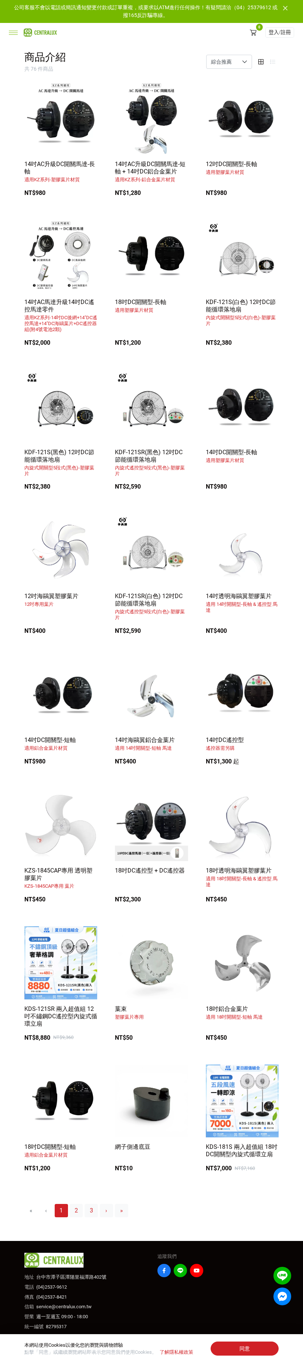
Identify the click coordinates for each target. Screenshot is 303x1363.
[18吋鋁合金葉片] (242, 962)
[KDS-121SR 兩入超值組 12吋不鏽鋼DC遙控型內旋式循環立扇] (60, 962)
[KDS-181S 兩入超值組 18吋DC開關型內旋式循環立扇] (242, 1101)
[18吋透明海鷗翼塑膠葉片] (242, 824)
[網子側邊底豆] (151, 1101)
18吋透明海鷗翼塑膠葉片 (242, 877)
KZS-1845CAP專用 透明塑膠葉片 (58, 878)
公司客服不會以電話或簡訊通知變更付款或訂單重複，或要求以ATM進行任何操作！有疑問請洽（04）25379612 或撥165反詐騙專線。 (146, 11)
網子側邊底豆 (132, 1146)
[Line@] (282, 1276)
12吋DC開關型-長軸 (231, 168)
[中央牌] (39, 32)
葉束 (129, 1012)
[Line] (180, 1270)
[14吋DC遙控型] (242, 694)
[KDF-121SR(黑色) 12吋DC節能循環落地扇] (151, 406)
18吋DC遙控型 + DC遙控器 (150, 870)
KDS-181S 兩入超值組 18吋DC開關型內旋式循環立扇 (242, 1150)
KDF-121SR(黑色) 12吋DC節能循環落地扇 (150, 462)
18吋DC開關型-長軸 (140, 305)
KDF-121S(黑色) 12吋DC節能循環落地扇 (59, 462)
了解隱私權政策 (176, 1352)
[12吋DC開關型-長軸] (242, 118)
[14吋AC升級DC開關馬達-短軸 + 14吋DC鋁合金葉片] (151, 118)
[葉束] (151, 962)
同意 (244, 1349)
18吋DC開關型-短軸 (50, 1150)
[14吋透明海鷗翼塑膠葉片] (242, 549)
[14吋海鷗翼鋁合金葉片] (151, 694)
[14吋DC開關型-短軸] (60, 694)
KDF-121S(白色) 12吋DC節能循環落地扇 (241, 312)
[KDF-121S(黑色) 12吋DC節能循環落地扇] (60, 406)
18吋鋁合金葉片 (234, 1012)
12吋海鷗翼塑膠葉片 (51, 600)
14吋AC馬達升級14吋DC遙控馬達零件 (60, 315)
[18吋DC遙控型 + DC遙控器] (151, 824)
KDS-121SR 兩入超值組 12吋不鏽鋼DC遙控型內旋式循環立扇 (60, 1016)
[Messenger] (282, 1296)
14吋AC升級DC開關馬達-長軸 (59, 171)
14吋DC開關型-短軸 (50, 743)
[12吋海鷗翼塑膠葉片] (60, 549)
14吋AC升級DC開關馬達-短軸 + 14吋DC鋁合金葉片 (150, 171)
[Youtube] (196, 1270)
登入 (280, 32)
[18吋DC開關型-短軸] (60, 1101)
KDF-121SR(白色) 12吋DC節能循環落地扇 (150, 606)
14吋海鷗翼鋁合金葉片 (145, 743)
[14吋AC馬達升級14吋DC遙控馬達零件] (60, 256)
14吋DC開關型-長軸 (231, 456)
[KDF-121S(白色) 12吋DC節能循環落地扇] (242, 256)
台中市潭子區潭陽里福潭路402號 (71, 1277)
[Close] (285, 8)
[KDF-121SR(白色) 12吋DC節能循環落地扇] (151, 549)
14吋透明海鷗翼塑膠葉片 (242, 603)
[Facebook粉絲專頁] (164, 1270)
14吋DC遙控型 (225, 743)
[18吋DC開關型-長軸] (151, 256)
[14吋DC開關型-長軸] (242, 406)
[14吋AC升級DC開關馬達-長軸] (60, 118)
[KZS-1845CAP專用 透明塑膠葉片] (60, 824)
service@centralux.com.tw (64, 1306)
